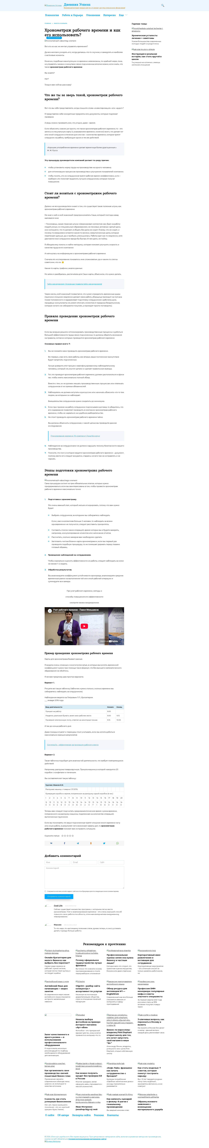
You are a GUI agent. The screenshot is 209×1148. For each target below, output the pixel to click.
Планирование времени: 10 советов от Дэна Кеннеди (75, 436)
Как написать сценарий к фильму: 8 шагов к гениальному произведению (119, 1103)
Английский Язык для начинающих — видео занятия (56, 988)
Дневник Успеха (77, 4)
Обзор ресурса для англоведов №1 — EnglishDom (117, 991)
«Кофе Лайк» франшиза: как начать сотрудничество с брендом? (119, 1072)
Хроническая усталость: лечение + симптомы (145, 36)
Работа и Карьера (72, 15)
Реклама (99, 1115)
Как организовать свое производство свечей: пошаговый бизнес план (57, 1073)
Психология (52, 15)
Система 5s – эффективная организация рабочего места (72, 745)
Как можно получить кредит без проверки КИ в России (89, 1076)
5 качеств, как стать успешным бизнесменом (58, 1100)
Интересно (109, 15)
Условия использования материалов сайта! (87, 1139)
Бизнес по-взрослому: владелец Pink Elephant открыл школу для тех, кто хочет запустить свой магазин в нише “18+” (119, 1036)
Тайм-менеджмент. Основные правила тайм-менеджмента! (74, 284)
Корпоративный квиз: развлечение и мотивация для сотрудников (149, 959)
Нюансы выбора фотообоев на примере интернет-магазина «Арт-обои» (88, 1023)
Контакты (113, 1115)
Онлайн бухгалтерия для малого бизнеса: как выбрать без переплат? (58, 960)
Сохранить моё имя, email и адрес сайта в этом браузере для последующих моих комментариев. (83, 891)
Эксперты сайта (81, 1115)
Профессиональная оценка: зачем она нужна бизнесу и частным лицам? (120, 959)
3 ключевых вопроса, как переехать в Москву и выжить (151, 1022)
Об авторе (63, 1115)
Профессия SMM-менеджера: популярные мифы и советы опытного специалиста (151, 992)
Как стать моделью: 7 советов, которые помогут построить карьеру (149, 1072)
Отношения (93, 15)
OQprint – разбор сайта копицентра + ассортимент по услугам (89, 988)
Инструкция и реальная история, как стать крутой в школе (147, 56)
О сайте (49, 1115)
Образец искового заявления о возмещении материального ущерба (150, 1105)
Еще (121, 15)
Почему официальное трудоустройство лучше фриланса (89, 963)
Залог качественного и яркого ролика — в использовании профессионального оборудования (57, 1039)
